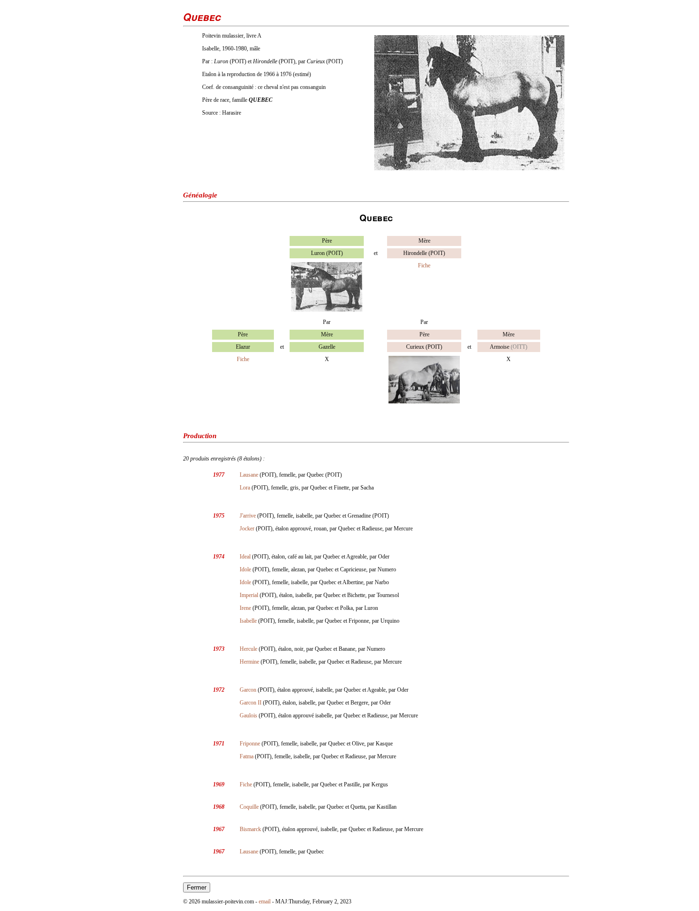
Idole (245, 569)
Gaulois (248, 715)
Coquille (249, 806)
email (265, 901)
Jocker (247, 528)
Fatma (246, 756)
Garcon (248, 689)
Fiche (424, 265)
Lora (245, 487)
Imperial (249, 595)
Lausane (249, 474)
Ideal (245, 556)
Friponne (250, 743)
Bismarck (250, 829)
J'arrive (248, 515)
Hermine (249, 661)
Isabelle (248, 620)
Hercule (248, 649)
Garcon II (251, 702)
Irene (245, 608)
